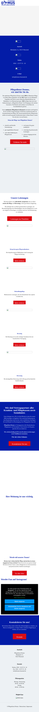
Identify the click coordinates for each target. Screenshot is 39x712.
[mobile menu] (36, 2)
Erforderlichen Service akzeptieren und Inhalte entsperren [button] (19, 607)
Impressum (29, 706)
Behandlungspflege (19, 291)
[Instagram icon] (20, 709)
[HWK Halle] (19, 698)
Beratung (19, 333)
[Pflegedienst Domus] (8, 2)
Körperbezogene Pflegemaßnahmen (19, 249)
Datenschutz (22, 706)
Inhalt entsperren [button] (20, 601)
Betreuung (19, 375)
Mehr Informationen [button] (19, 597)
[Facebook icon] (18, 709)
